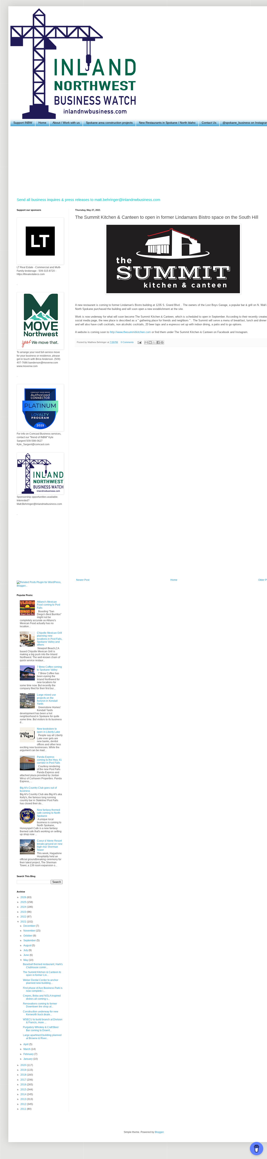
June (26, 955)
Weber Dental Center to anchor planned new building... (40, 981)
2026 (23, 897)
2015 (23, 1089)
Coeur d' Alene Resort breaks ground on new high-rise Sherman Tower (49, 845)
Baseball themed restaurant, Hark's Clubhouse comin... (43, 966)
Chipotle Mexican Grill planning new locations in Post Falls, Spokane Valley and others (49, 638)
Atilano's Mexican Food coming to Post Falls (48, 604)
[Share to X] (154, 342)
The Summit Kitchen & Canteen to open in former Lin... (42, 974)
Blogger (159, 1132)
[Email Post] (139, 342)
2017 (23, 1079)
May (26, 960)
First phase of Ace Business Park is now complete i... (42, 989)
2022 (23, 916)
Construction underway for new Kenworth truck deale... (40, 1013)
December (29, 925)
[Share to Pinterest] (162, 342)
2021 (23, 921)
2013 (23, 1099)
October (28, 935)
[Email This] (146, 342)
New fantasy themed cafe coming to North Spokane (48, 812)
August (27, 945)
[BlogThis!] (150, 342)
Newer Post (82, 579)
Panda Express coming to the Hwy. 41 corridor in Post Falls (49, 759)
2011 (23, 1108)
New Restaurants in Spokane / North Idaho (167, 122)
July (26, 950)
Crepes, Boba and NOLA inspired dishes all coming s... (42, 997)
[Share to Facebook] (158, 342)
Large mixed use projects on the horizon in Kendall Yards (47, 699)
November (29, 930)
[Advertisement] (142, 162)
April (26, 1044)
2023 (23, 911)
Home (42, 122)
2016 (23, 1084)
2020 (23, 1065)
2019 (23, 1069)
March (27, 1049)
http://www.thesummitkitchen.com (130, 332)
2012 (23, 1104)
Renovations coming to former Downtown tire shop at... (40, 1005)
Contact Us (209, 122)
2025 (23, 902)
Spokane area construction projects (109, 122)
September (30, 940)
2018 (23, 1074)
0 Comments (127, 342)
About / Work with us (66, 122)
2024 (23, 906)
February (28, 1054)
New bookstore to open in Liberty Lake (48, 730)
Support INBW (22, 122)
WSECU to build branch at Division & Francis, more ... (42, 1021)
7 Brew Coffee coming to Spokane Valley (49, 668)
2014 (23, 1094)
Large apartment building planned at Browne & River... (42, 1037)
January (28, 1058)
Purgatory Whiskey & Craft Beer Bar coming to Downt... (41, 1029)
